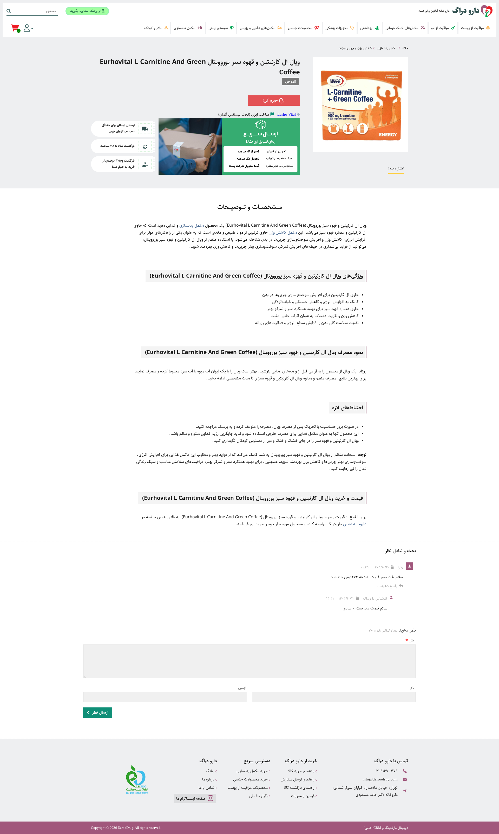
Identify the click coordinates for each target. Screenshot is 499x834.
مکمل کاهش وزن (283, 232)
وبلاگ (210, 771)
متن (412, 640)
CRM (377, 828)
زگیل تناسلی (259, 796)
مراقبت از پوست (473, 28)
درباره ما (208, 779)
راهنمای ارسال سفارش (298, 779)
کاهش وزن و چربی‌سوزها (355, 48)
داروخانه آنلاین (354, 524)
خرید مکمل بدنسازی (253, 771)
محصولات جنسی (300, 28)
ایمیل (242, 688)
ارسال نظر (99, 712)
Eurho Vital (286, 114)
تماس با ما (207, 788)
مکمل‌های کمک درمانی (402, 28)
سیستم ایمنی (218, 28)
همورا (367, 827)
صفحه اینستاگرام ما (191, 799)
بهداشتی (366, 28)
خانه (405, 48)
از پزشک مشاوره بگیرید (86, 11)
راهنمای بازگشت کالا (300, 788)
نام (412, 688)
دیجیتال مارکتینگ (396, 827)
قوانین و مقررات (303, 796)
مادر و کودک (153, 28)
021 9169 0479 (386, 771)
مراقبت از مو (440, 28)
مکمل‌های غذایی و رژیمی (258, 28)
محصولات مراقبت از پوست (248, 788)
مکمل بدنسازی (185, 28)
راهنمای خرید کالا (302, 771)
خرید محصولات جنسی (251, 779)
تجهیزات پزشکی (337, 28)
